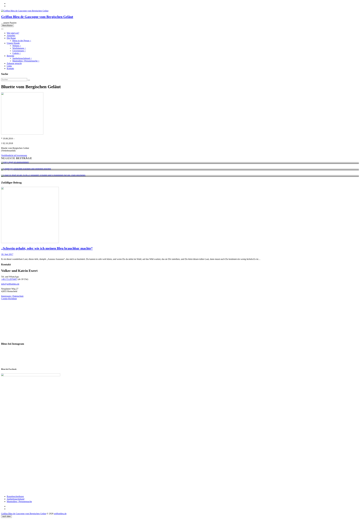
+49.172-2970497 (9, 279)
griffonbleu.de (60, 513)
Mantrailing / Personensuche (19, 501)
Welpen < (16, 45)
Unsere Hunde (13, 43)
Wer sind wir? (13, 33)
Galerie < (16, 53)
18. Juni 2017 (7, 254)
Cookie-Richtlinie (9, 298)
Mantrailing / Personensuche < (25, 61)
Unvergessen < (19, 51)
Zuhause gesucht (14, 63)
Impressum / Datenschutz (12, 296)
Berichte (10, 56)
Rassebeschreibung (15, 496)
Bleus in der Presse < (21, 40)
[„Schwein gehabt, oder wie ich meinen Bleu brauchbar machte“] (30, 242)
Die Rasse (11, 38)
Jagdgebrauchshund (15, 499)
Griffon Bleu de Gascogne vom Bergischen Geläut (37, 17)
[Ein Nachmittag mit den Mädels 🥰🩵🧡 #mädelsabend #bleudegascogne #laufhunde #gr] (48, 356)
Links (9, 66)
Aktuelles (11, 35)
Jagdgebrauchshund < (22, 58)
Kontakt (10, 68)
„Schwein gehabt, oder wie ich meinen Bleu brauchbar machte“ (47, 248)
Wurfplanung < (19, 48)
